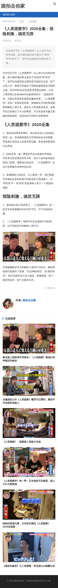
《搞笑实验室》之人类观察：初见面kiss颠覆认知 (29, 566)
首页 (22, 21)
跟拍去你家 (13, 6)
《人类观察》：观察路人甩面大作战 (22, 441)
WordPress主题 (44, 581)
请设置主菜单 (4, 14)
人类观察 (32, 21)
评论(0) (17, 40)
